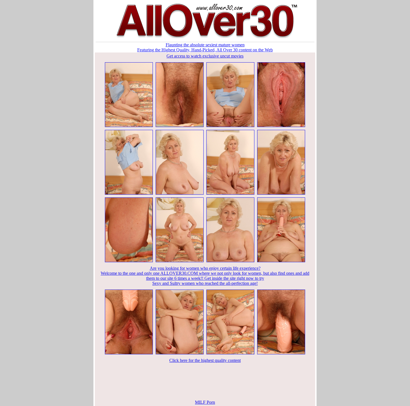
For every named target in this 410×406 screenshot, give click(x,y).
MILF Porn (205, 402)
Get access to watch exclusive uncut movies (205, 56)
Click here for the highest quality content (205, 360)
